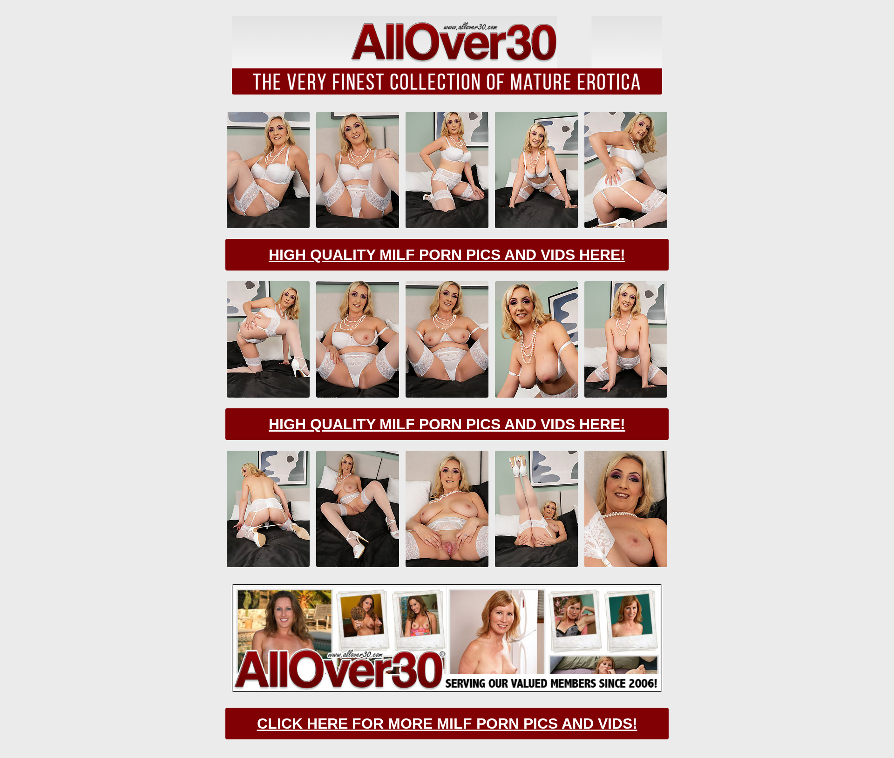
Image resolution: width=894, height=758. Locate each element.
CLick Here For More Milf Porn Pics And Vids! (447, 723)
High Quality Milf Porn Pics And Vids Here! (447, 254)
